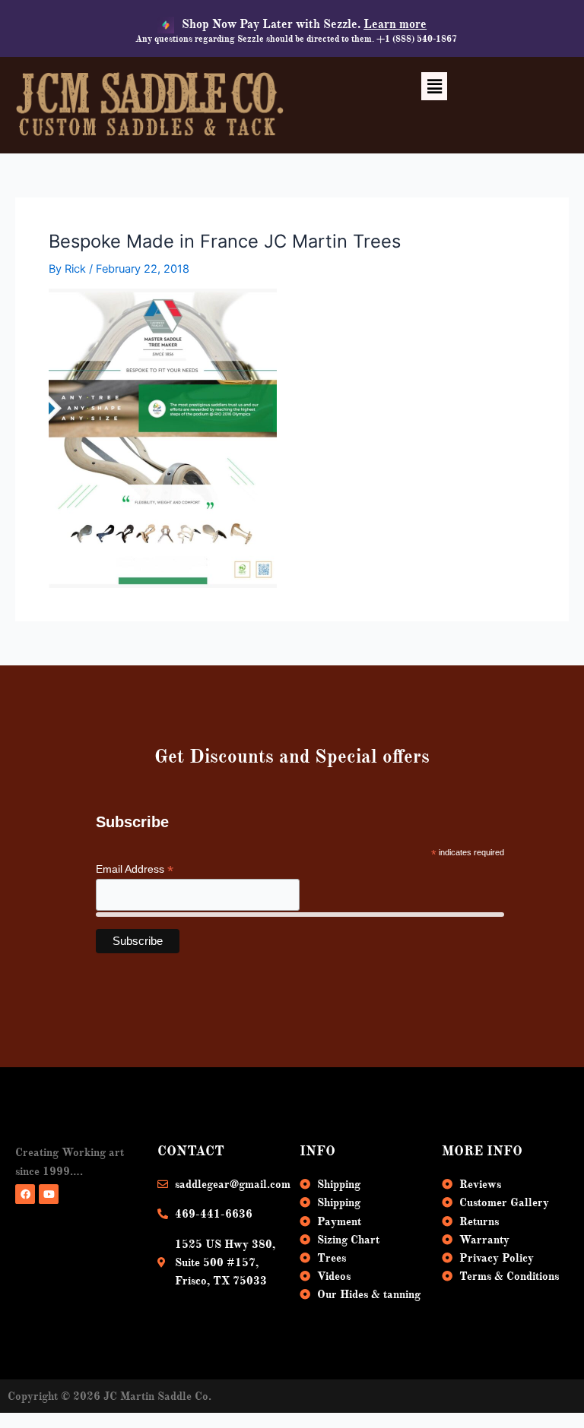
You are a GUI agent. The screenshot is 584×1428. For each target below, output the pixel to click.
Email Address (134, 869)
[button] (434, 86)
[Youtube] (49, 1194)
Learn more (395, 24)
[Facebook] (25, 1194)
